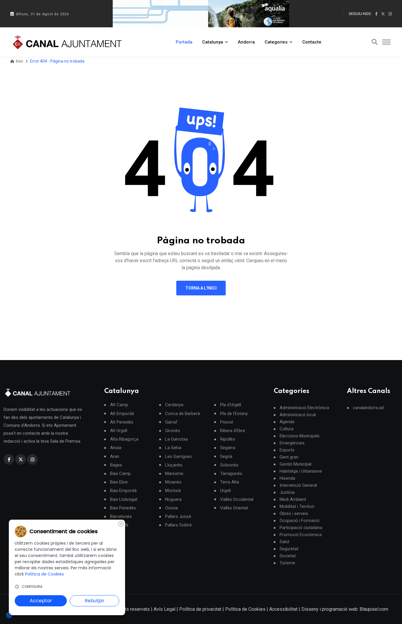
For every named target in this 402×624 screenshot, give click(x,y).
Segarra (227, 447)
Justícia (287, 492)
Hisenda (287, 478)
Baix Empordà (123, 490)
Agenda (287, 421)
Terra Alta (229, 482)
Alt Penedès (121, 422)
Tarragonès (231, 473)
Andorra (246, 42)
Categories (276, 42)
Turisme (287, 563)
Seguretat (289, 548)
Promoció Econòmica (301, 534)
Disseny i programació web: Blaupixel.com (344, 609)
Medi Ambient (293, 499)
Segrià (226, 456)
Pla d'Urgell (230, 404)
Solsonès (229, 465)
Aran (114, 456)
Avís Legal (164, 609)
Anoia (115, 447)
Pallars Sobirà (178, 525)
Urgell (225, 490)
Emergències (292, 443)
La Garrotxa (176, 439)
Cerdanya (174, 404)
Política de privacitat (200, 609)
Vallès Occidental (236, 499)
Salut (284, 541)
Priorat (226, 422)
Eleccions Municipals (300, 436)
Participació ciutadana (301, 527)
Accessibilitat (283, 609)
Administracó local (298, 414)
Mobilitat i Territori (297, 506)
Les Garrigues (178, 456)
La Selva (173, 447)
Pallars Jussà (178, 516)
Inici (19, 61)
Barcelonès (121, 516)
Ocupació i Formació (300, 520)
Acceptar (41, 600)
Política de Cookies (245, 609)
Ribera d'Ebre (232, 430)
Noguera (173, 499)
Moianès (173, 482)
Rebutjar (94, 600)
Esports (287, 450)
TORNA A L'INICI (201, 288)
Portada (184, 42)
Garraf (171, 422)
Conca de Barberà (182, 413)
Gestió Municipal (295, 464)
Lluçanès (173, 465)
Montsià (173, 490)
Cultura (286, 428)
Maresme (174, 473)
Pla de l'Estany (234, 413)
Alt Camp (119, 404)
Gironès (172, 430)
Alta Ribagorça (124, 439)
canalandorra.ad (368, 407)
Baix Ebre (119, 482)
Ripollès (227, 439)
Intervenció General (298, 485)
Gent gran (289, 457)
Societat (288, 555)
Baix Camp (120, 473)
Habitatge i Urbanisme (301, 471)
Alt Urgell (118, 430)
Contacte (311, 42)
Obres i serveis (294, 513)
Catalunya (212, 42)
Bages (116, 465)
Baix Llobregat (123, 499)
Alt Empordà (122, 413)
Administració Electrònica (304, 407)
